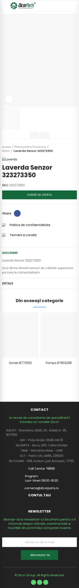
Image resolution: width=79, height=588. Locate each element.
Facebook (17, 213)
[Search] (67, 5)
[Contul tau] (75, 5)
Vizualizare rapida (28, 320)
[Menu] (4, 5)
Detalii (7, 283)
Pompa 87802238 (59, 363)
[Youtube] (39, 582)
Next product (74, 149)
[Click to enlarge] (9, 99)
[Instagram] (45, 582)
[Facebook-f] (33, 582)
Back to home (68, 149)
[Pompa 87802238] (59, 335)
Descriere (10, 253)
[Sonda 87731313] (20, 335)
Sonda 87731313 (20, 363)
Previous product (63, 149)
